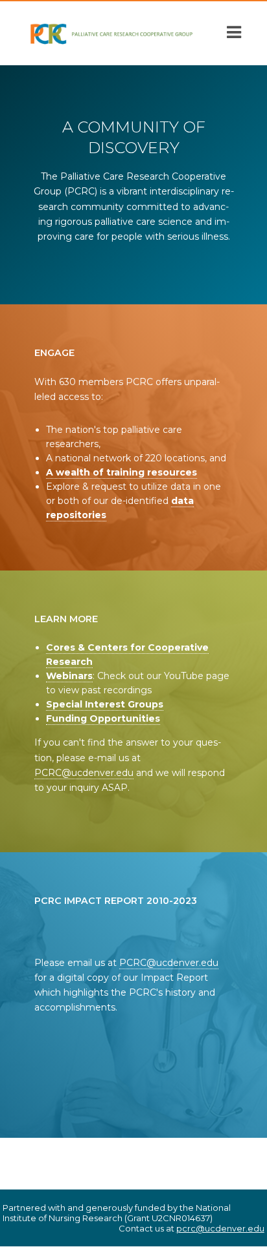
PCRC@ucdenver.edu (84, 773)
